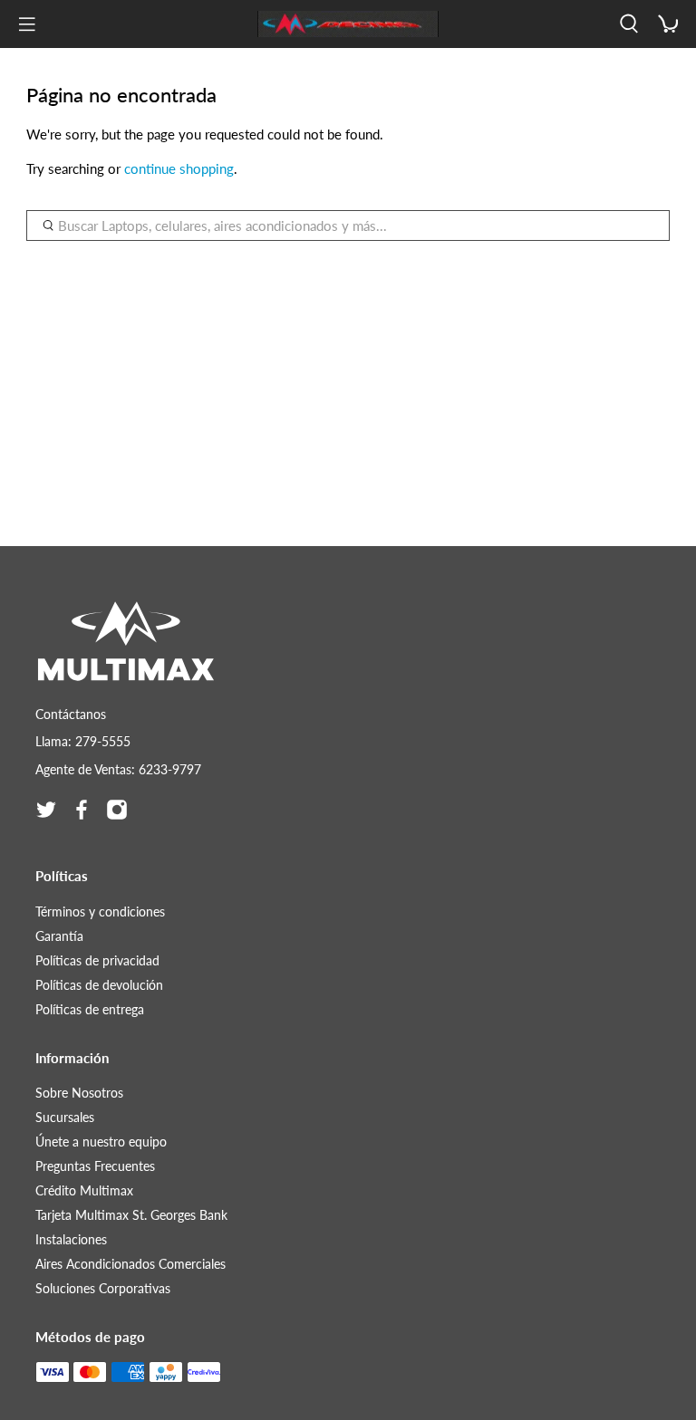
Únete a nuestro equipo (101, 1141)
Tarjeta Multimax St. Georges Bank (131, 1215)
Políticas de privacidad (97, 960)
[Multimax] (348, 24)
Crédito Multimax (84, 1190)
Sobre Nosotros (79, 1092)
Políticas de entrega (89, 1009)
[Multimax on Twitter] (46, 809)
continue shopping (179, 168)
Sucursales (64, 1117)
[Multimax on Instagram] (117, 809)
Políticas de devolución (99, 985)
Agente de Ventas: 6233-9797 (118, 769)
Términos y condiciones (100, 911)
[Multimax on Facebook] (81, 809)
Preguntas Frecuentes (95, 1166)
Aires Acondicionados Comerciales (130, 1263)
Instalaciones (71, 1239)
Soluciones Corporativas (102, 1288)
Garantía (59, 936)
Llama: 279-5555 (82, 741)
